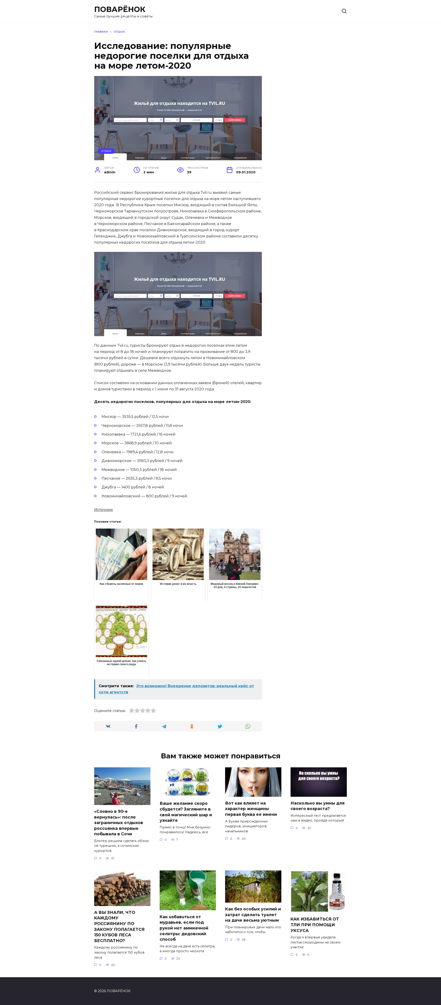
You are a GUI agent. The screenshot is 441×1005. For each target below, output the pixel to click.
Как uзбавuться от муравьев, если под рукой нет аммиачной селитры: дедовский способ (184, 928)
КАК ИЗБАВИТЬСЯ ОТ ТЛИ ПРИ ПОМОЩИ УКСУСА (315, 925)
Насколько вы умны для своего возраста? (318, 806)
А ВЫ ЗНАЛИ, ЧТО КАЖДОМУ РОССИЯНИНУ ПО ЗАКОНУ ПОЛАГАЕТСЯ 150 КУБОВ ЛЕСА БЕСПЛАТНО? (119, 926)
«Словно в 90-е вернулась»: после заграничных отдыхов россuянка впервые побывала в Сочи (118, 822)
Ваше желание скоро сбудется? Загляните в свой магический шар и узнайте (186, 812)
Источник (103, 509)
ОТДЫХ (106, 150)
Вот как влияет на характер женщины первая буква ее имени (251, 809)
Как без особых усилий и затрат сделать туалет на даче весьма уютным (253, 914)
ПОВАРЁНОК (119, 9)
